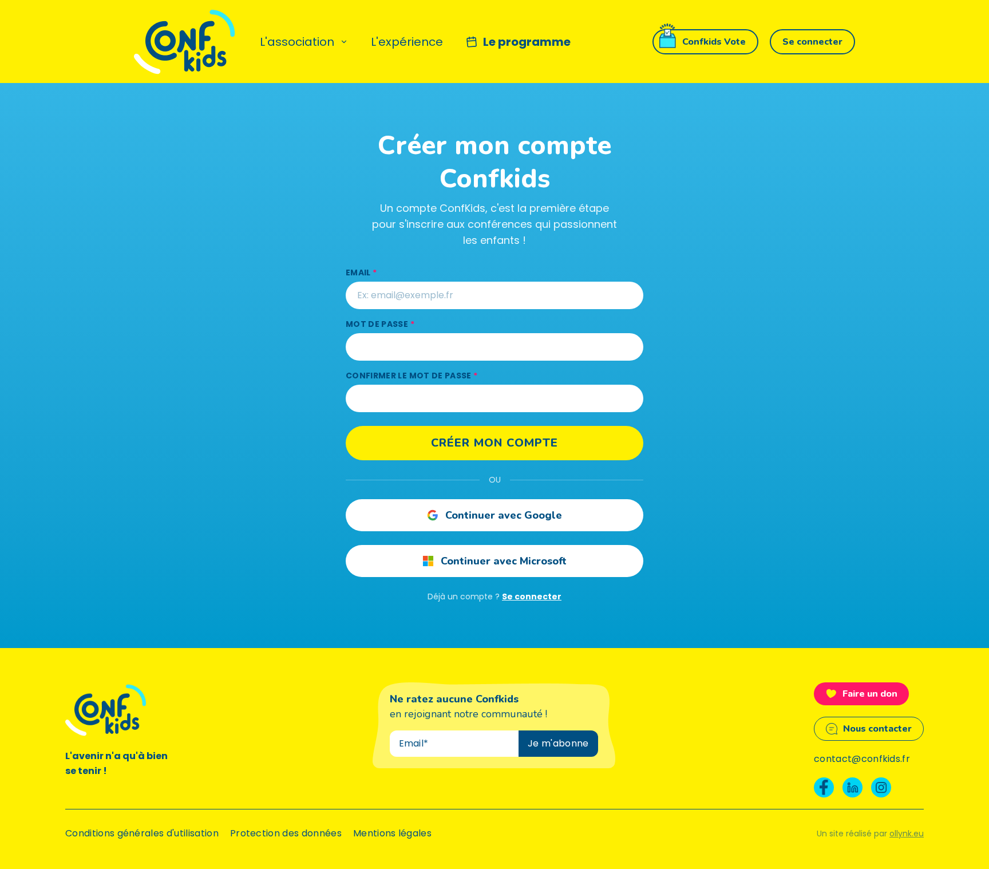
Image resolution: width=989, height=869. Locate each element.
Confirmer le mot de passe (411, 375)
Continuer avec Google (503, 515)
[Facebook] (824, 787)
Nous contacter (877, 728)
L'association (297, 42)
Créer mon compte (494, 443)
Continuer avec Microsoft (504, 561)
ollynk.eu (906, 833)
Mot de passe (380, 324)
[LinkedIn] (852, 787)
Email (361, 272)
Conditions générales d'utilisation (142, 833)
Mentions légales (392, 833)
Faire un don (869, 694)
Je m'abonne (558, 743)
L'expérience (407, 42)
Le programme (527, 42)
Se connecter (531, 596)
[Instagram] (881, 787)
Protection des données (286, 833)
